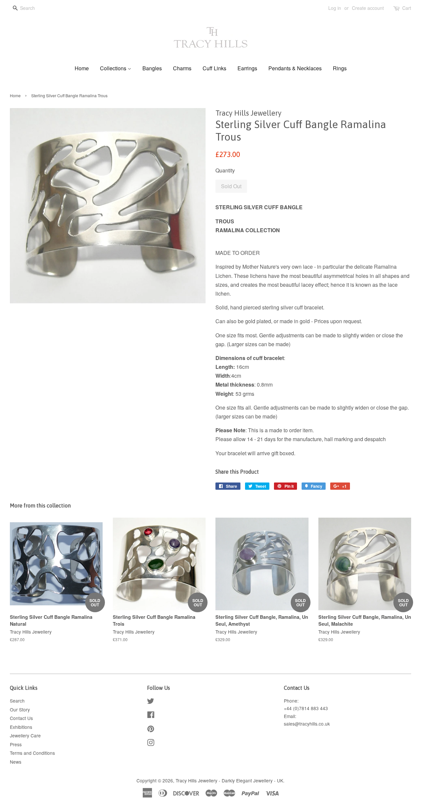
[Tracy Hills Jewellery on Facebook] (151, 715)
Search (17, 700)
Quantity (225, 170)
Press (16, 744)
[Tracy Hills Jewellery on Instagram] (150, 743)
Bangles (152, 68)
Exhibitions (21, 727)
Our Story (20, 709)
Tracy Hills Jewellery (196, 780)
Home (82, 68)
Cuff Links (214, 68)
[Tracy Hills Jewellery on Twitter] (150, 702)
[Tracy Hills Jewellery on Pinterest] (150, 730)
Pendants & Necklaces (295, 68)
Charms (182, 68)
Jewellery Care (25, 735)
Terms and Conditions (32, 753)
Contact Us (21, 718)
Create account (368, 8)
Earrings (247, 68)
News (15, 761)
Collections (114, 68)
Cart (406, 8)
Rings (340, 68)
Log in (334, 8)
